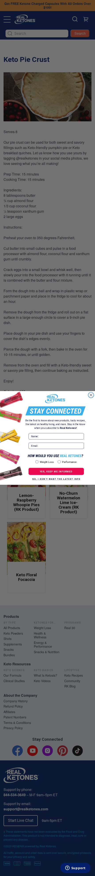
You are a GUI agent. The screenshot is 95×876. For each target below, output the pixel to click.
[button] (56, 479)
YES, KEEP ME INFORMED (56, 471)
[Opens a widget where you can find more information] (75, 868)
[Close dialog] (91, 395)
